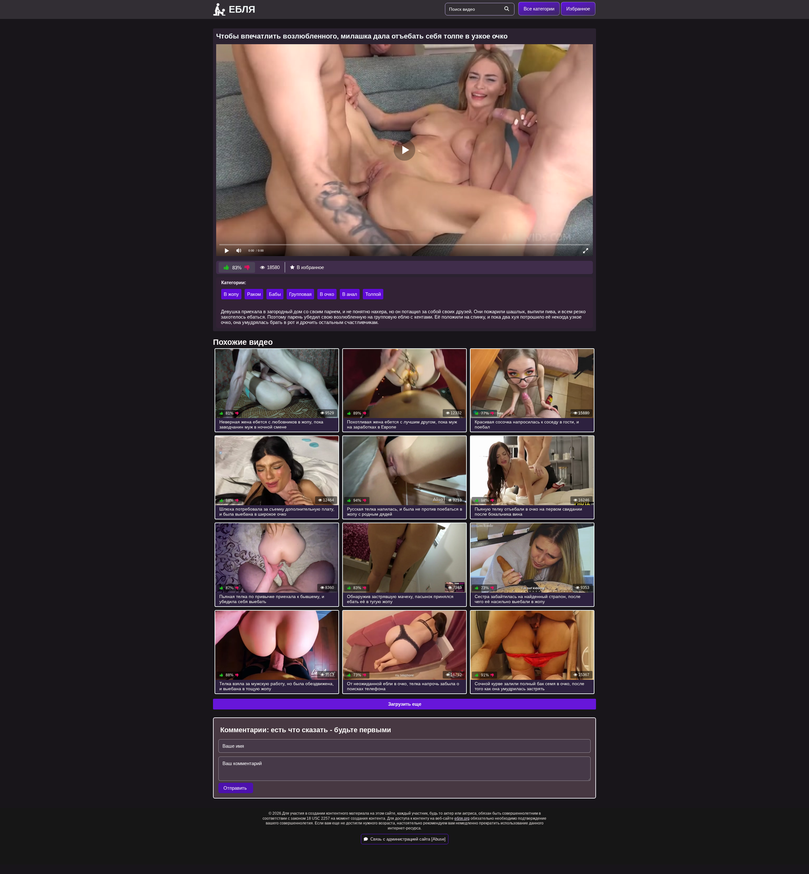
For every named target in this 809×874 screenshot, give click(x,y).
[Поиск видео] (506, 9)
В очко (327, 294)
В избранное (310, 267)
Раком (254, 294)
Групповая (300, 294)
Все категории (539, 8)
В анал (349, 294)
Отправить (235, 788)
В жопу (231, 294)
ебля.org (462, 818)
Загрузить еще (404, 704)
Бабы (275, 294)
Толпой (373, 294)
